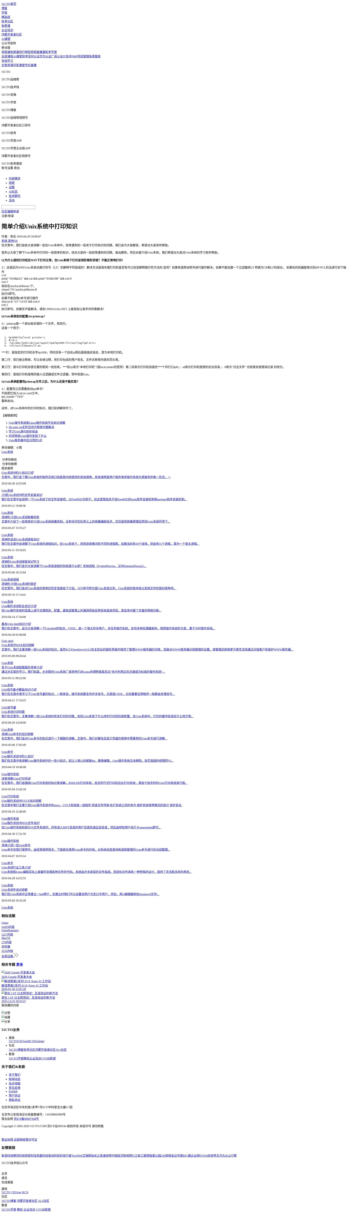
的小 (17, 472)
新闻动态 (14, 1079)
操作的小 (17, 756)
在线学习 (7, 60)
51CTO (13, 1041)
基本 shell (16, 624)
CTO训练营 (48, 1058)
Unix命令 (7, 751)
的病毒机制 (20, 517)
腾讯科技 (19, 1155)
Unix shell (7, 640)
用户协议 (14, 1095)
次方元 (220, 1155)
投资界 (211, 1155)
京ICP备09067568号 (26, 1118)
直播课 (40, 52)
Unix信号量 (8, 707)
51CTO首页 (8, 3)
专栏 (28, 65)
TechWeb (76, 1155)
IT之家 (136, 1155)
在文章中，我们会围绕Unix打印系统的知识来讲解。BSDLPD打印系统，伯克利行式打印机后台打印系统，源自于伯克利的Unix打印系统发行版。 (94, 782)
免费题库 (95, 56)
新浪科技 (7, 1155)
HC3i (31, 1041)
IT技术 (67, 56)
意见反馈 (14, 1087)
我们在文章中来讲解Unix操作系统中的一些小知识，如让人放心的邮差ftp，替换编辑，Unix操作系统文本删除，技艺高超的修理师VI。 (87, 760)
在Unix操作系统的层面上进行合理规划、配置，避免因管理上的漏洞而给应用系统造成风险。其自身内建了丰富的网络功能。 (81, 610)
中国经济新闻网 (122, 1155)
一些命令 (15, 845)
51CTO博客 (16, 1049)
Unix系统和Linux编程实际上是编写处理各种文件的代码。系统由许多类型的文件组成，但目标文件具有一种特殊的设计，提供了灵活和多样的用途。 (96, 871)
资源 (10, 65)
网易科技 (30, 1155)
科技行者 (65, 1155)
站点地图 (14, 1083)
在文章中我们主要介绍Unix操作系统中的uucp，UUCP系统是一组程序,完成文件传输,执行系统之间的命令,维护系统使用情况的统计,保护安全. (91, 805)
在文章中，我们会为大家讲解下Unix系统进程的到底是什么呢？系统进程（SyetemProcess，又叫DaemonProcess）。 (74, 566)
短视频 (32, 52)
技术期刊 (14, 196)
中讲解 (14, 889)
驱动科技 (54, 1155)
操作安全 (18, 606)
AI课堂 (5, 38)
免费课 (5, 25)
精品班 (5, 17)
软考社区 (7, 21)
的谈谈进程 (20, 539)
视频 (12, 182)
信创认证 (34, 56)
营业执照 (7, 1139)
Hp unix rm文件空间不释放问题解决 (31, 427)
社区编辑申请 (10, 211)
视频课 (5, 52)
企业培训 (7, 30)
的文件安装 (21, 495)
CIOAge (23, 1041)
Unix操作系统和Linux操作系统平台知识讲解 (37, 422)
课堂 (22, 65)
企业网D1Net (199, 1155)
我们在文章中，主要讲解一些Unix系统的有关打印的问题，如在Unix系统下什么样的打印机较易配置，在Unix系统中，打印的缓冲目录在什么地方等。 (97, 716)
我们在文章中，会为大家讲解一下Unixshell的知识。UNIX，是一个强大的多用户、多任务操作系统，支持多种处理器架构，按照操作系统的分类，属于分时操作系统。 (108, 628)
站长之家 (97, 1155)
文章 (4, 65)
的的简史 (18, 583)
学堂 (4, 12)
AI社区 (13, 191)
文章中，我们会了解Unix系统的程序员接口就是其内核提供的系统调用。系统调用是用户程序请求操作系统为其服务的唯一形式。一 (86, 477)
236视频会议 (169, 1155)
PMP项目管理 (80, 56)
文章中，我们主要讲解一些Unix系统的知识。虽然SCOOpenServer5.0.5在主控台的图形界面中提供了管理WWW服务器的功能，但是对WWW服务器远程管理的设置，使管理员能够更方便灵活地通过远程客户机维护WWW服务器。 (147, 649)
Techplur (39, 1041)
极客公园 (155, 1155)
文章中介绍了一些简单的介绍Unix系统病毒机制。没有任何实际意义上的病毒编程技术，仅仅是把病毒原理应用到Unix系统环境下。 (86, 521)
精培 (26, 1058)
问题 (13, 711)
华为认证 (45, 56)
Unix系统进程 (10, 579)
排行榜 (23, 52)
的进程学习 (20, 561)
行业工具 (15, 867)
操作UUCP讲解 (21, 800)
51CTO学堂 (16, 1058)
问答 (16, 65)
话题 (12, 187)
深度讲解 (15, 778)
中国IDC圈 (184, 1155)
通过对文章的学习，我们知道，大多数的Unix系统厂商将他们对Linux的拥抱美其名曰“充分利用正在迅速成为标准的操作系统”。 (83, 671)
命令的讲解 (17, 734)
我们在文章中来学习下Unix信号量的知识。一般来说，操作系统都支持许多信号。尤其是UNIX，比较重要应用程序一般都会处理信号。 (88, 694)
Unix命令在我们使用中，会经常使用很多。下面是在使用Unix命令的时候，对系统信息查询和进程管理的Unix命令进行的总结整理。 (86, 849)
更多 (19, 964)
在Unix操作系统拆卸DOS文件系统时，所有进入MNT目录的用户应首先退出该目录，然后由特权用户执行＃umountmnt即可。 (81, 827)
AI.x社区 (61, 1049)
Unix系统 (7, 451)
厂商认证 (57, 56)
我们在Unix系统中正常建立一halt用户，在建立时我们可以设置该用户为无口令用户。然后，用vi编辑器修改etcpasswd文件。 (80, 894)
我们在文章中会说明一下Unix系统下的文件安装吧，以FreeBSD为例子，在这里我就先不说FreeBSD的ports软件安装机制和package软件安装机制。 (94, 499)
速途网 (107, 1155)
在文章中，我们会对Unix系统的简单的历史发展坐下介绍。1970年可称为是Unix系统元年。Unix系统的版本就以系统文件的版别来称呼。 (88, 588)
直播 (33, 65)
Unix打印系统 (10, 796)
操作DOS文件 (20, 823)
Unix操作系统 (10, 774)
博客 (4, 8)
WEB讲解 (17, 645)
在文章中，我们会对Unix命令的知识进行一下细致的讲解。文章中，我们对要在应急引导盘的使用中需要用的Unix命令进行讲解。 (84, 738)
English (13, 1091)
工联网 (145, 1155)
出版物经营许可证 (25, 1139)
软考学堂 (51, 52)
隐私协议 (14, 1099)
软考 (25, 56)
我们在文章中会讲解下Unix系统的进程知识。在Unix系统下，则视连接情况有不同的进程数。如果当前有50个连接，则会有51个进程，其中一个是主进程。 (100, 543)
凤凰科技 (42, 1155)
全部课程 (7, 56)
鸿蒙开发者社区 (11, 34)
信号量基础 (18, 689)
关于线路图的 (21, 667)
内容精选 (14, 178)
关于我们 (14, 1074)
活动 (12, 200)
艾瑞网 (86, 1155)
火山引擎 (231, 1155)
